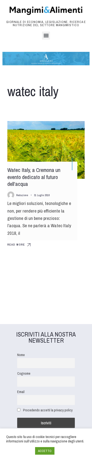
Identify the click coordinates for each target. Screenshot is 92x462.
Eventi (73, 129)
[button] (46, 36)
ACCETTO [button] (45, 451)
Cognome (23, 373)
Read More (16, 244)
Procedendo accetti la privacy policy (48, 410)
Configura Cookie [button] (19, 451)
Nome (21, 354)
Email (21, 391)
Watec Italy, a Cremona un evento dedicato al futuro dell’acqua (33, 177)
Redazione (22, 195)
